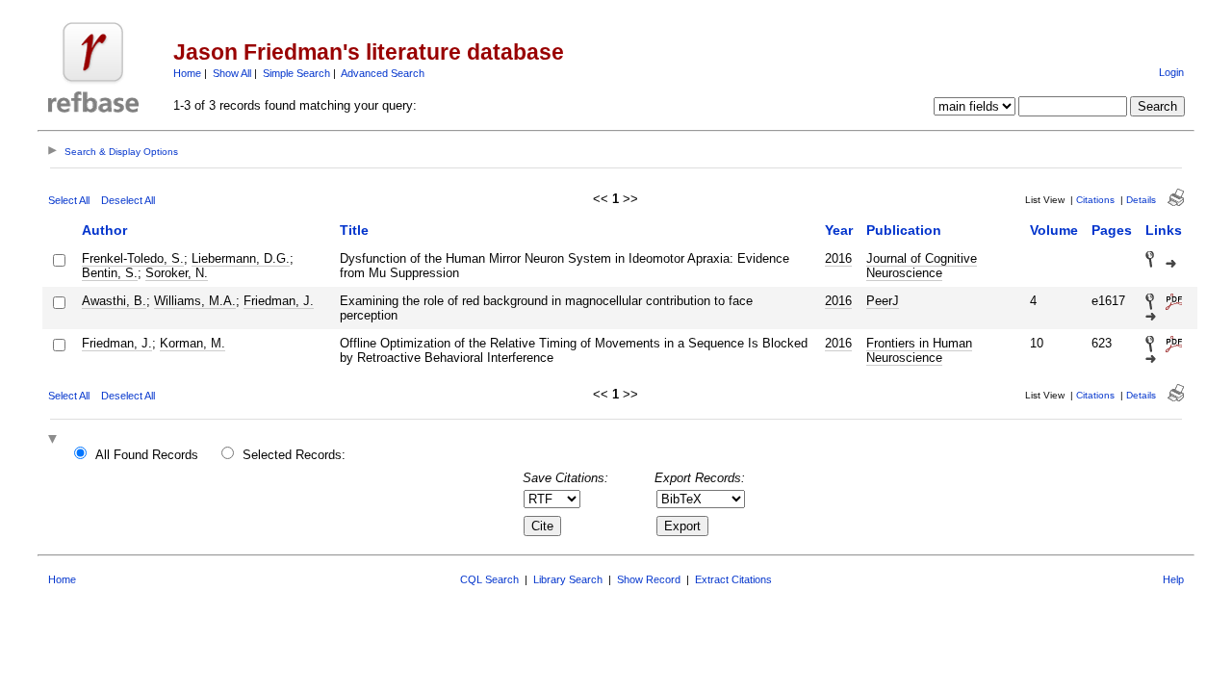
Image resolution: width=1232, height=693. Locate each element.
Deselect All (128, 200)
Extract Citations (733, 579)
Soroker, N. (176, 273)
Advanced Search (382, 73)
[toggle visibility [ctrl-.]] (55, 440)
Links (1163, 230)
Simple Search (296, 73)
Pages (1111, 230)
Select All (69, 200)
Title (354, 230)
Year (839, 230)
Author (104, 230)
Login (1171, 72)
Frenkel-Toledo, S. (133, 258)
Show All (232, 73)
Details (1141, 199)
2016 (838, 258)
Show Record (648, 579)
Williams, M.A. (195, 301)
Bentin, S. (110, 273)
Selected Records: (294, 455)
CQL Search (489, 579)
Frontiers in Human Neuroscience (919, 350)
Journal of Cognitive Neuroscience (921, 265)
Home (187, 73)
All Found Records (146, 455)
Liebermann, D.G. (241, 258)
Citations (1095, 199)
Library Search (568, 579)
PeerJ (882, 301)
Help (1173, 579)
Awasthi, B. (114, 301)
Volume (1054, 230)
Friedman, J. (279, 301)
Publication (903, 230)
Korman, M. (192, 343)
